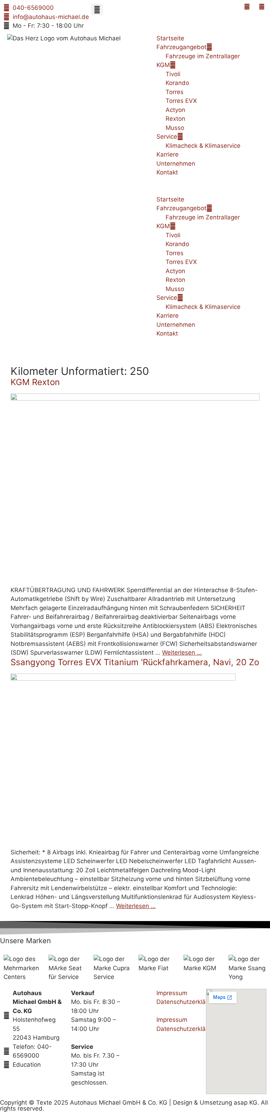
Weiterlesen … (182, 652)
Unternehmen (175, 163)
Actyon (175, 109)
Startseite (170, 38)
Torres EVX (181, 100)
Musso (175, 127)
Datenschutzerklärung (187, 1001)
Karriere (167, 154)
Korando (177, 82)
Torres (175, 91)
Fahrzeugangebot (181, 47)
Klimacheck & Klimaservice (203, 145)
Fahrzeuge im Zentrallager (203, 56)
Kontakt (167, 172)
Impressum (171, 993)
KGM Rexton (35, 382)
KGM (163, 64)
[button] (97, 9)
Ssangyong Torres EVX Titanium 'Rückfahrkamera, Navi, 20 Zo (135, 662)
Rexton (175, 118)
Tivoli (173, 74)
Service (166, 136)
